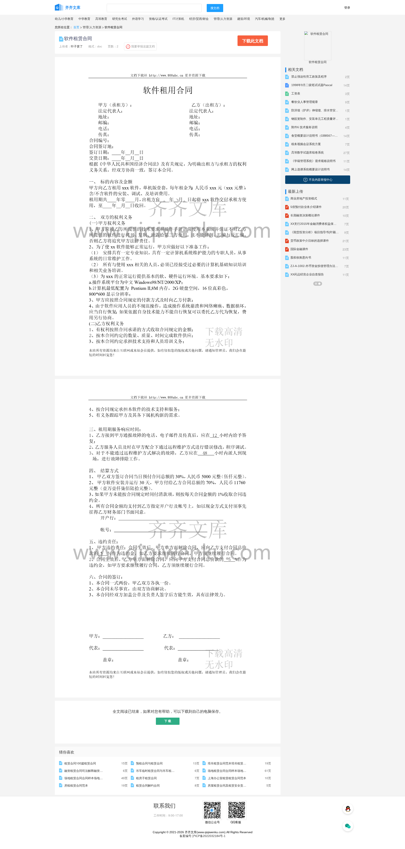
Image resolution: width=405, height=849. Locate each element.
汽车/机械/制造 (264, 18)
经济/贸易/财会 (199, 18)
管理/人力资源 (223, 18)
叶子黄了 (77, 46)
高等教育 (101, 18)
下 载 (167, 721)
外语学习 (138, 18)
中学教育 (84, 18)
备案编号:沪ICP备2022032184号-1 (202, 836)
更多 (282, 18)
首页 (76, 27)
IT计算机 (178, 18)
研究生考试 (119, 18)
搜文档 (215, 8)
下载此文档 (252, 41)
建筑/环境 (243, 18)
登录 (347, 7)
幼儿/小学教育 (64, 18)
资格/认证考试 (158, 18)
